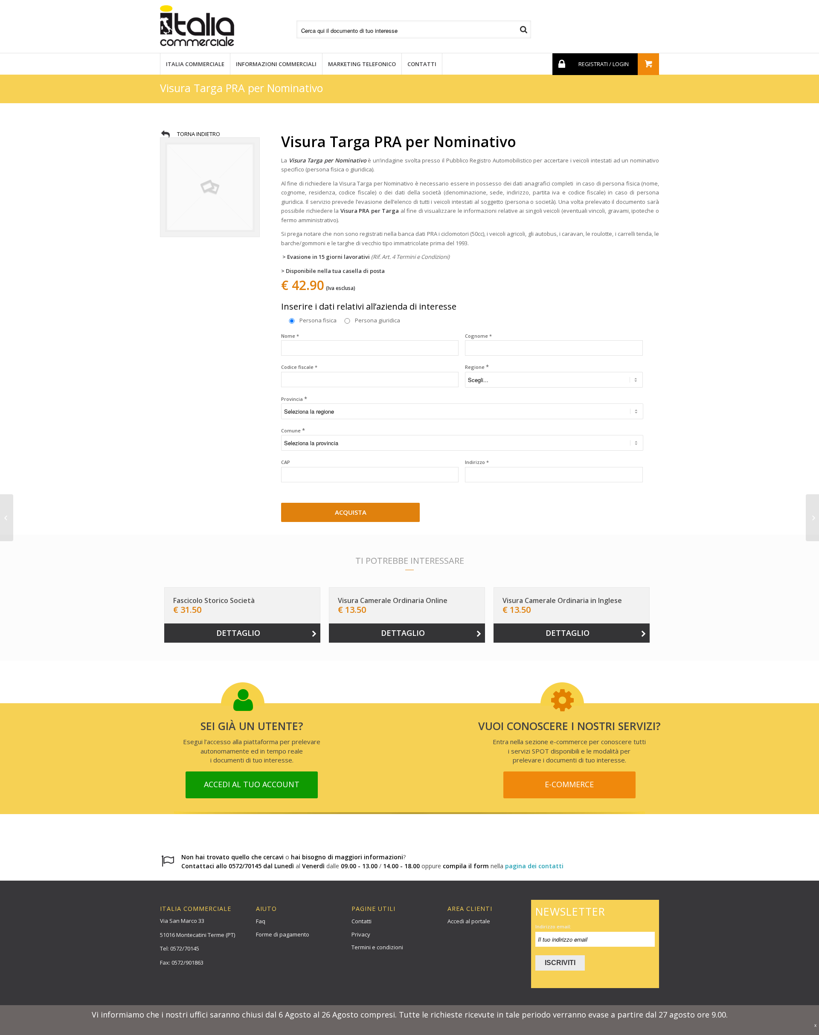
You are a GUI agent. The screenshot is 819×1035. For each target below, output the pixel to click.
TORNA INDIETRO (198, 134)
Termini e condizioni (377, 947)
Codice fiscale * (299, 367)
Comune (293, 430)
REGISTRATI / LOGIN (603, 64)
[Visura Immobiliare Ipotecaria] (812, 517)
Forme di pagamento (282, 934)
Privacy (360, 934)
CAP (285, 462)
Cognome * (478, 336)
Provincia (294, 399)
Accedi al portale (468, 921)
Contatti (361, 921)
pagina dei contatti (534, 866)
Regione (477, 367)
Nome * (290, 336)
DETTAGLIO (238, 633)
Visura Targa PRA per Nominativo (241, 88)
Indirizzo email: (553, 926)
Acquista (350, 512)
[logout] (560, 64)
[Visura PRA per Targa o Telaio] (6, 517)
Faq (260, 921)
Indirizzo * (477, 462)
